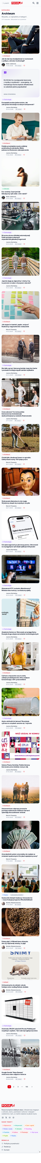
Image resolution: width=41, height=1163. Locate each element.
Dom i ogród (30, 1125)
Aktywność (18, 1125)
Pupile (6, 1135)
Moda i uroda (8, 1129)
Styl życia (35, 1132)
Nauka (14, 1135)
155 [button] (27, 1087)
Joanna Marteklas (11, 107)
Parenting (29, 1129)
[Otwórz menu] (37, 3)
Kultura (15, 1132)
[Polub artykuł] (24, 65)
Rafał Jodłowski (11, 64)
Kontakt (6, 1150)
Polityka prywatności (11, 1143)
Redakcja (7, 1147)
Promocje (25, 1132)
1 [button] (9, 1087)
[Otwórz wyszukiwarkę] (33, 3)
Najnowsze (7, 1125)
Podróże (6, 1132)
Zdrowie (19, 1129)
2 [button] (13, 1087)
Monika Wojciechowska (13, 902)
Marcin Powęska (11, 329)
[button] (32, 1086)
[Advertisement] (20, 1158)
